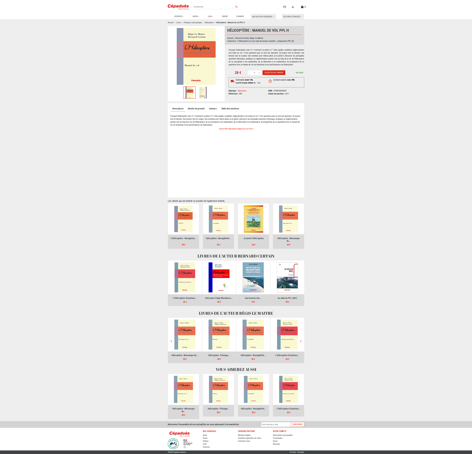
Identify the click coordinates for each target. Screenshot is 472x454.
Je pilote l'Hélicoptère (253, 238)
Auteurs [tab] (213, 108)
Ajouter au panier (274, 72)
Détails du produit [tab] (196, 108)
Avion (205, 435)
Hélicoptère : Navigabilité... (218, 238)
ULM (204, 444)
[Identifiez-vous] (293, 4)
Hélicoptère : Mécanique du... (288, 239)
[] (285, 4)
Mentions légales (244, 435)
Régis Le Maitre (256, 38)
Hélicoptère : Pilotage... (219, 355)
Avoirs (275, 441)
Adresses (276, 444)
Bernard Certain (242, 38)
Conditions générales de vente (249, 438)
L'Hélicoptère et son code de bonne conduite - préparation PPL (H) (265, 41)
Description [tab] (177, 108)
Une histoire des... (253, 298)
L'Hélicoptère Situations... (185, 298)
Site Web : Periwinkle (297, 452)
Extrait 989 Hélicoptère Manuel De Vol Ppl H (236, 129)
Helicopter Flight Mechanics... (219, 298)
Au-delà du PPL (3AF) (287, 298)
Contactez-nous (244, 441)
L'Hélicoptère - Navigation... (183, 238)
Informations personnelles (283, 435)
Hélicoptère (242, 91)
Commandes (277, 438)
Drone (205, 438)
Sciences (206, 447)
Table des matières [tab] (230, 108)
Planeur (206, 441)
